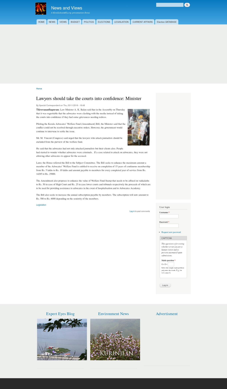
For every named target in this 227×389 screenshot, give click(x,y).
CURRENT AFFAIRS (143, 21)
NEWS (52, 21)
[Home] (41, 9)
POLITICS (89, 21)
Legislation (41, 204)
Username (164, 212)
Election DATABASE (167, 21)
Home (39, 88)
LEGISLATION (121, 21)
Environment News (113, 313)
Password (164, 222)
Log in (132, 211)
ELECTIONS (104, 21)
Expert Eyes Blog (60, 313)
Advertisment (167, 313)
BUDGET (75, 21)
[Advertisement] (113, 52)
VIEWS (63, 21)
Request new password (171, 232)
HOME (41, 21)
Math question (168, 260)
